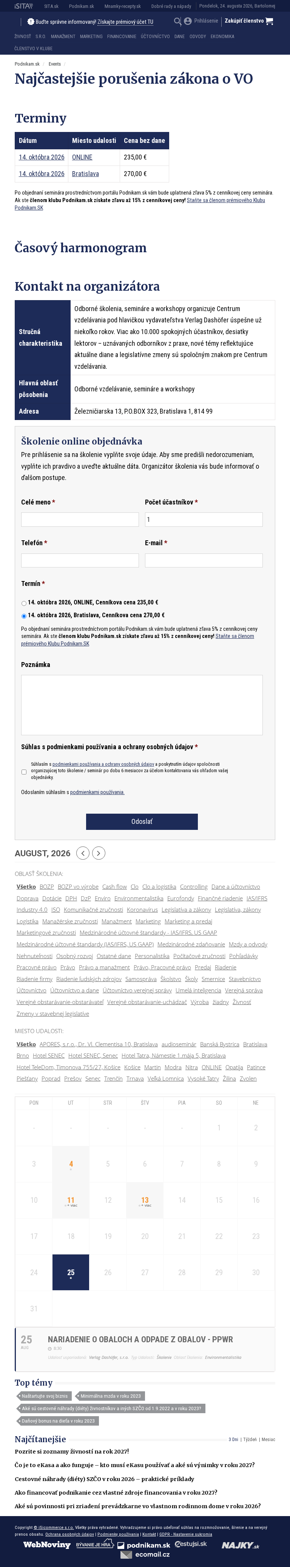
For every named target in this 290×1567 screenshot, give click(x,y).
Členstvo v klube (33, 48)
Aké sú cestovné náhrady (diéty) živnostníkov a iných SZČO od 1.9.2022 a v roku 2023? (111, 1408)
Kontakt (149, 1534)
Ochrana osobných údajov (69, 1534)
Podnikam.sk (81, 6)
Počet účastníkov (171, 502)
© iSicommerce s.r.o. (54, 1527)
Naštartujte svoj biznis (45, 1396)
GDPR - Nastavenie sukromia (185, 1534)
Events (55, 64)
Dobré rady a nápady (171, 6)
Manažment (63, 36)
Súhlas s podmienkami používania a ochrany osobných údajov (109, 747)
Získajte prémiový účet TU (125, 22)
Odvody (198, 36)
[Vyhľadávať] (178, 22)
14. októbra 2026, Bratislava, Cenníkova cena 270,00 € (96, 615)
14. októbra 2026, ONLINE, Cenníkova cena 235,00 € (93, 602)
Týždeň (250, 1439)
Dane (179, 36)
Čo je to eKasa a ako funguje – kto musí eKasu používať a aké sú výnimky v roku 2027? (135, 1465)
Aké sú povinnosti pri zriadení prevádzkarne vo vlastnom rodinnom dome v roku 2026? (138, 1506)
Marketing (91, 36)
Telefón (34, 543)
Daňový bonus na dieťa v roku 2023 (58, 1421)
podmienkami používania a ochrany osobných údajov (103, 764)
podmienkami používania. (97, 792)
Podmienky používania (118, 1534)
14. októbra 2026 (42, 157)
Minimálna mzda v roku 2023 (111, 1396)
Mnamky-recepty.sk (123, 6)
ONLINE (82, 157)
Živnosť (22, 36)
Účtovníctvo (155, 36)
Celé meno (38, 502)
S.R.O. (40, 36)
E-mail (156, 543)
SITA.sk (51, 6)
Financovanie (121, 36)
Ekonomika (222, 36)
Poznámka (35, 665)
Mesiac (268, 1439)
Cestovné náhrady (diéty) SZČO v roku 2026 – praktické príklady (104, 1479)
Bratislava (85, 174)
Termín (33, 583)
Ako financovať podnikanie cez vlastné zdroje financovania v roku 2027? (116, 1492)
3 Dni (233, 1439)
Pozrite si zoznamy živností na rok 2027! (72, 1451)
